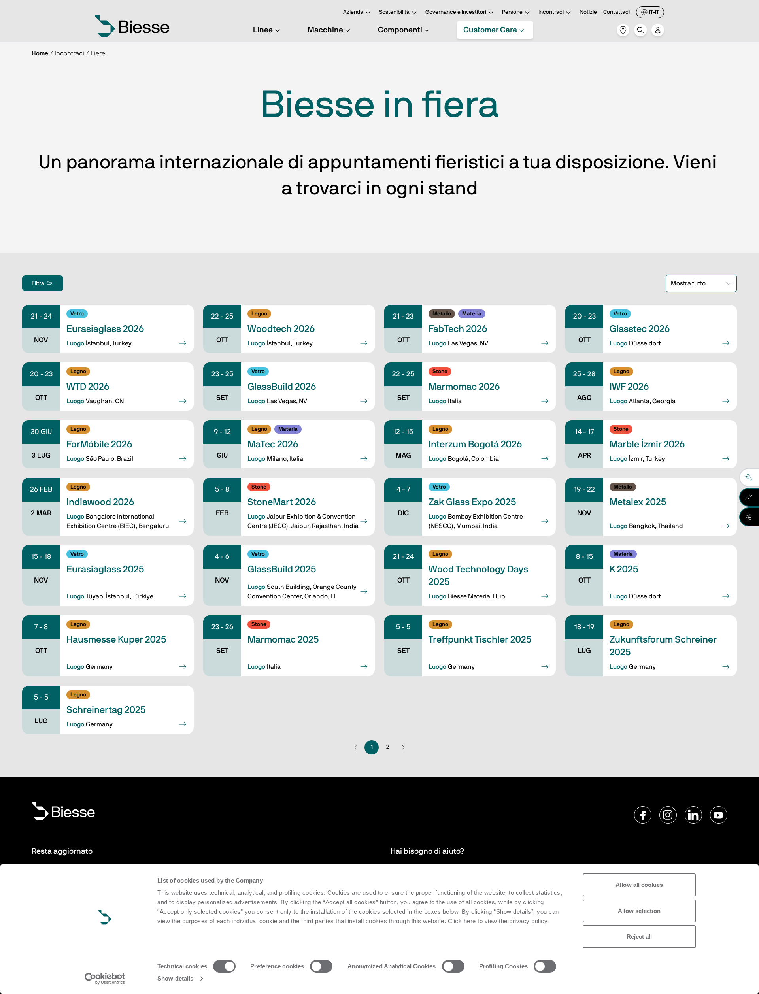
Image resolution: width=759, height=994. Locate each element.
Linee (263, 30)
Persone (512, 12)
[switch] (321, 966)
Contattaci (616, 12)
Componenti (400, 30)
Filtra (38, 283)
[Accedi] (657, 30)
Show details (175, 978)
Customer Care (490, 30)
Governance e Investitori (455, 12)
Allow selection (639, 910)
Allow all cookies (639, 884)
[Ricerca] (640, 30)
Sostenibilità (394, 12)
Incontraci (551, 12)
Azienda (353, 12)
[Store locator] (623, 30)
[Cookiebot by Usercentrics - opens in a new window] (105, 979)
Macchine (325, 30)
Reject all (639, 936)
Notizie (588, 12)
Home (40, 53)
